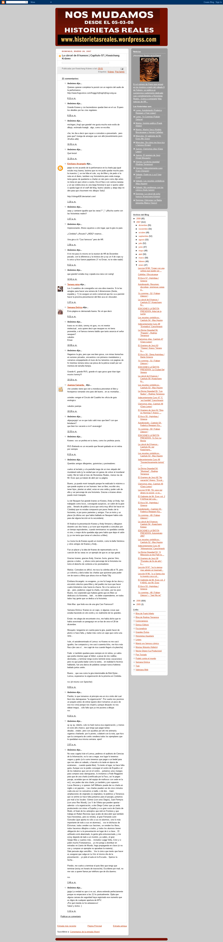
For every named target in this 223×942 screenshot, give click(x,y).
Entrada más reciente (66, 926)
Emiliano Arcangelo (76, 164)
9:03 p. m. (71, 687)
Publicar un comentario (71, 916)
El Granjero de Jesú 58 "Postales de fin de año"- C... (150, 561)
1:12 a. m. (71, 911)
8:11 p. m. (71, 98)
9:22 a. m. (71, 265)
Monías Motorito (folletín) (147, 647)
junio (141, 247)
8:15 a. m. (71, 454)
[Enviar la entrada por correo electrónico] (122, 69)
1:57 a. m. (71, 219)
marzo (142, 258)
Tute (138, 666)
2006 (138, 601)
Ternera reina (73, 284)
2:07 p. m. (71, 745)
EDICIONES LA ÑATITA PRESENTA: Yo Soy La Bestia (149, 438)
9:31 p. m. (71, 317)
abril (141, 254)
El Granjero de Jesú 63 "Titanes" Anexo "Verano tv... (150, 348)
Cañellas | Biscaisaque (148, 274)
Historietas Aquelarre (145, 636)
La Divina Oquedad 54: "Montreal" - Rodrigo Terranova (148, 471)
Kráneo (111, 72)
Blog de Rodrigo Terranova (147, 617)
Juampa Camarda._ (76, 385)
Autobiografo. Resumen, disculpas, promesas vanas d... (151, 287)
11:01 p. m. (72, 144)
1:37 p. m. (71, 302)
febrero (142, 261)
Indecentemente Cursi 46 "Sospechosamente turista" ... (151, 462)
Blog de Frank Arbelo (145, 614)
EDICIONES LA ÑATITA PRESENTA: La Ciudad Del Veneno (151, 370)
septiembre (144, 236)
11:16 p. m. (72, 159)
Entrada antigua (120, 926)
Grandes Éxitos (142, 632)
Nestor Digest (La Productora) (149, 651)
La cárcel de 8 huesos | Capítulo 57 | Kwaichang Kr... (150, 302)
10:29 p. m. (72, 411)
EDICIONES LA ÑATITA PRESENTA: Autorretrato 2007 (150, 533)
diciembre (143, 225)
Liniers (138, 640)
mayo (141, 251)
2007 (138, 222)
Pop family (120, 72)
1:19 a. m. (71, 202)
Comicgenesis (142, 621)
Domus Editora (142, 625)
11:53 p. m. (72, 431)
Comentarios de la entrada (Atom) (85, 932)
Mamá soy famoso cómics (147, 643)
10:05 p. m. (72, 345)
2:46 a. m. (71, 882)
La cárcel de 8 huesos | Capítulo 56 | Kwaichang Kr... (150, 378)
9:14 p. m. (71, 716)
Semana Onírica (74, 307)
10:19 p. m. (72, 380)
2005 (138, 604)
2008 (138, 219)
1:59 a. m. (71, 245)
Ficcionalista (141, 629)
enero (141, 265)
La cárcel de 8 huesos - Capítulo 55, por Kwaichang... (148, 447)
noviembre (143, 229)
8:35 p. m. (71, 115)
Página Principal (95, 926)
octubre (142, 233)
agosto (142, 240)
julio (141, 243)
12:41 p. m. (72, 279)
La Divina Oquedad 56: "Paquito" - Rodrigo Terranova (148, 333)
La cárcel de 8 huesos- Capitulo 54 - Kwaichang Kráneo (150, 524)
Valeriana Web (142, 670)
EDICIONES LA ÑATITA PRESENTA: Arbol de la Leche (149, 311)
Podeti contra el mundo (146, 658)
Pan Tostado (141, 655)
